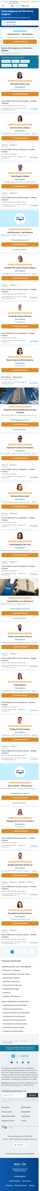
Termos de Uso (25, 1116)
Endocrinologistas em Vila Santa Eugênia (15, 1005)
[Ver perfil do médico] (20, 75)
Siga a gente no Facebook (23, 1062)
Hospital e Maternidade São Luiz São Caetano (13, 105)
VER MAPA (35, 109)
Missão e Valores (26, 1107)
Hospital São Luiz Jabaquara (9, 154)
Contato (23, 1120)
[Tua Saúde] (20, 1056)
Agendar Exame (25, 1)
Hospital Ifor (6, 992)
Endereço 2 (13, 145)
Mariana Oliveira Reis (20, 496)
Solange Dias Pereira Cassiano (20, 821)
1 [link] (12, 952)
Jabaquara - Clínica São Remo (12, 996)
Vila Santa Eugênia (8, 1042)
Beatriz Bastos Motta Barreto (20, 360)
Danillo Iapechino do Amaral (20, 865)
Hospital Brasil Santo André (11, 989)
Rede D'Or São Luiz (14, 1181)
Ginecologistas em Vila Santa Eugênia (14, 1020)
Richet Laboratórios (21, 1185)
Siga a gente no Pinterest (28, 1062)
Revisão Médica (25, 1112)
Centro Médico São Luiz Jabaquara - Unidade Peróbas (18, 151)
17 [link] (28, 952)
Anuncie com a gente (7, 1120)
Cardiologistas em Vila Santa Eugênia (14, 1016)
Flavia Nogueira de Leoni (20, 544)
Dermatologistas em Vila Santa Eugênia (15, 1024)
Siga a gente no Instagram (17, 1062)
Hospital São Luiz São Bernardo (12, 985)
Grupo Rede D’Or (29, 1154)
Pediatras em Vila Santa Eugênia (13, 1009)
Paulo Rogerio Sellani (20, 176)
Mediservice (25, 61)
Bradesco (15, 61)
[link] (31, 951)
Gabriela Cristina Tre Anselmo (20, 448)
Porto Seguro (7, 65)
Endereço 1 (4, 145)
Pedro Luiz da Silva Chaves (20, 636)
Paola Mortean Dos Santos (20, 913)
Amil (15, 65)
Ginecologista (23, 1041)
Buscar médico (14, 1)
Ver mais (22, 65)
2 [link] (16, 952)
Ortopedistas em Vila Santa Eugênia (14, 1027)
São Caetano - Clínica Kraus (11, 377)
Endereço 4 (30, 882)
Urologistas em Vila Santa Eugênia (13, 1031)
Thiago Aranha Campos (20, 729)
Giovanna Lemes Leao (20, 84)
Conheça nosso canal (12, 1062)
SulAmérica (6, 61)
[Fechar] (37, 57)
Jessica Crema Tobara (20, 128)
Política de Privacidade (8, 1116)
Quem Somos (5, 1107)
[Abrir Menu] (2, 5)
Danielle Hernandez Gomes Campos (20, 268)
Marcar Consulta (13, 1041)
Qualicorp (31, 1185)
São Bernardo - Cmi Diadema (20, 34)
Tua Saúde (4, 1)
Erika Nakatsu (20, 685)
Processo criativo (6, 1112)
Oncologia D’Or (26, 1181)
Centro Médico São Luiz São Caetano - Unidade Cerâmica (18, 102)
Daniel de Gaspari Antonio (20, 316)
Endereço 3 (22, 882)
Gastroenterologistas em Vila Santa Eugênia (16, 1012)
